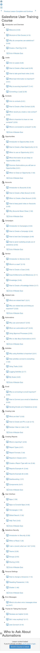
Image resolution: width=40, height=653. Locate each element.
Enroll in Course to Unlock (20, 647)
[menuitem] (1, 5)
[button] (1, 2)
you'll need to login (29, 644)
